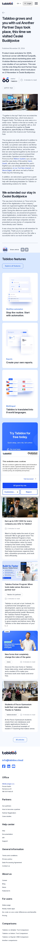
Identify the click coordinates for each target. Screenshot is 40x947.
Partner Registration (9, 813)
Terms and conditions (9, 855)
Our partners (6, 806)
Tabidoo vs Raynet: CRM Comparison (15, 937)
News (4, 887)
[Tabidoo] (7, 3)
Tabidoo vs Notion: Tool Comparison (15, 933)
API (3, 837)
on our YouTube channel (22, 168)
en (18, 3)
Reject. (29, 492)
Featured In (6, 891)
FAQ (3, 831)
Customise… (9, 492)
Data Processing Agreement (12, 862)
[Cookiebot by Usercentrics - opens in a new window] (28, 453)
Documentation (7, 834)
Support (5, 841)
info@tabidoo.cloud (12, 760)
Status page (6, 905)
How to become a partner (11, 809)
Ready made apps (8, 908)
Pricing (4, 915)
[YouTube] (13, 766)
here (29, 161)
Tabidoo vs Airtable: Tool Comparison (15, 930)
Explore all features (12, 266)
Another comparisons (9, 940)
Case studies (6, 816)
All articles (20, 740)
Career (4, 880)
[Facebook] (3, 766)
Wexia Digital (7, 170)
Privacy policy (7, 859)
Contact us (6, 866)
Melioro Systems (20, 159)
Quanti (4, 163)
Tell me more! (28, 479)
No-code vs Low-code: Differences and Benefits (19, 912)
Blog (3, 884)
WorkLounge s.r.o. (8, 784)
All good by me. (20, 485)
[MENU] (36, 3)
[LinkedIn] (8, 766)
